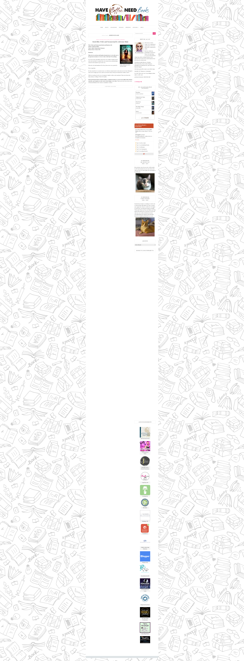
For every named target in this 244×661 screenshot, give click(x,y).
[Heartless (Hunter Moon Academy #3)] (153, 93)
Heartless (138, 92)
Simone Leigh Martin (140, 93)
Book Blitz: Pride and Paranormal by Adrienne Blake (110, 42)
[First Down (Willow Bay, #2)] (153, 102)
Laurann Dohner (139, 112)
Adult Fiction (99, 39)
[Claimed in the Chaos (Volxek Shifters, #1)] (153, 98)
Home (101, 27)
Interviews (128, 27)
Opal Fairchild (139, 98)
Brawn (137, 111)
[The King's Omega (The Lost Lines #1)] (153, 107)
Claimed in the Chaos (140, 97)
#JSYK (141, 27)
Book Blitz (106, 39)
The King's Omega (140, 106)
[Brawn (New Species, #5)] (153, 112)
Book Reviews (114, 27)
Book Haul (135, 27)
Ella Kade (138, 103)
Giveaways (121, 27)
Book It (106, 27)
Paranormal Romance (119, 39)
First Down (138, 101)
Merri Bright (138, 108)
